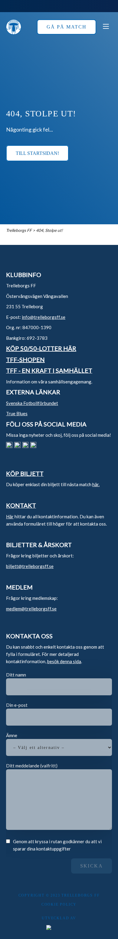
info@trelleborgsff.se (43, 317)
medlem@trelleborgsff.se (31, 608)
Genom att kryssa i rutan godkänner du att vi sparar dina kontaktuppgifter (57, 845)
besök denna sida (64, 661)
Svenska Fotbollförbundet (32, 403)
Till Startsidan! (37, 153)
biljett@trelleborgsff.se (30, 566)
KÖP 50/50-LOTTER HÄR (41, 348)
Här (10, 516)
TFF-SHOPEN (25, 359)
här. (96, 484)
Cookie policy (59, 904)
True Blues (17, 413)
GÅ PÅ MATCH (67, 26)
